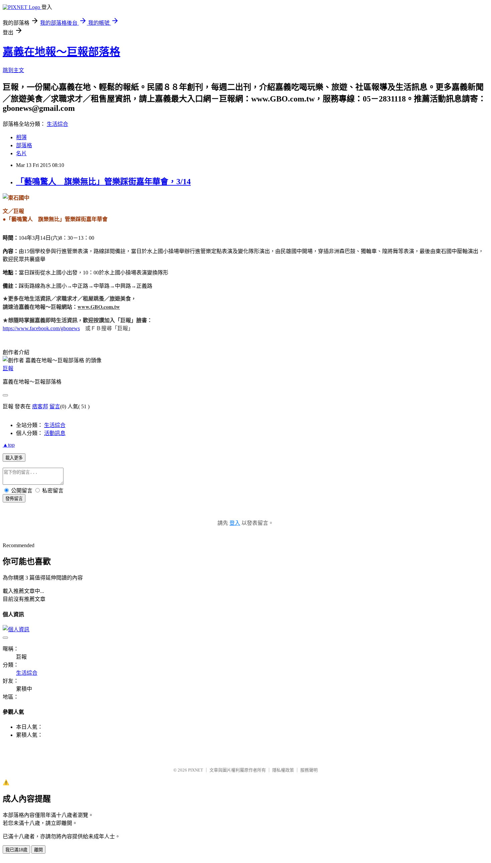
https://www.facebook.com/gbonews (41, 328)
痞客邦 (40, 406)
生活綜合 (57, 124)
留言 (54, 406)
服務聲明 (309, 770)
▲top (9, 445)
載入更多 (14, 457)
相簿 (21, 137)
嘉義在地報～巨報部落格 (61, 52)
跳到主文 (13, 70)
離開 (38, 849)
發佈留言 (14, 498)
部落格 (24, 145)
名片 (21, 153)
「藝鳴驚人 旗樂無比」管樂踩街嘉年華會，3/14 (103, 181)
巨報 (8, 368)
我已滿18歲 (16, 849)
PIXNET (195, 770)
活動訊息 (54, 433)
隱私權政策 (283, 770)
